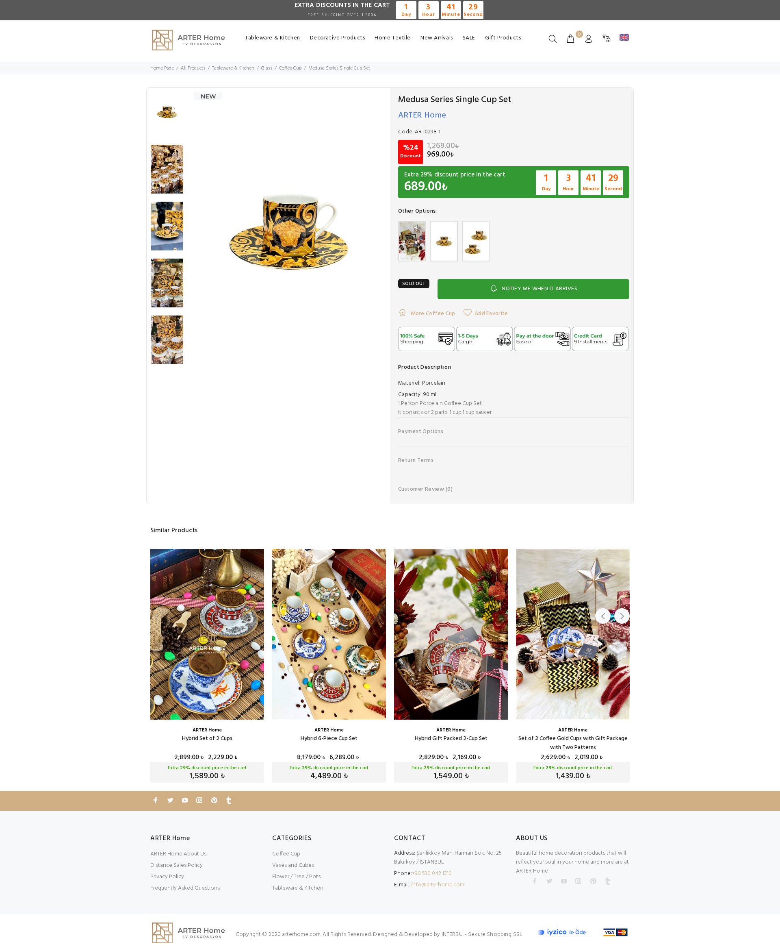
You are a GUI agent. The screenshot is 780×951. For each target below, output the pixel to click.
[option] (167, 116)
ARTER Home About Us (178, 854)
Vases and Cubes (293, 865)
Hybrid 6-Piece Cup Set (329, 738)
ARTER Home (422, 115)
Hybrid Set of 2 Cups (207, 738)
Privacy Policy (167, 876)
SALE (469, 38)
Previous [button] (603, 616)
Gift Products (503, 38)
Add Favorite (491, 313)
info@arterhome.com (437, 885)
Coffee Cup (286, 854)
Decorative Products (337, 38)
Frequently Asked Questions (185, 888)
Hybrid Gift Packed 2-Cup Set (451, 738)
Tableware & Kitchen (272, 38)
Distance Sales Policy (176, 865)
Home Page (162, 68)
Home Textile (393, 38)
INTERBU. (453, 934)
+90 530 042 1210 (432, 873)
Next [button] (622, 616)
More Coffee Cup (432, 313)
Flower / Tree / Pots (296, 876)
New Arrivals (436, 38)
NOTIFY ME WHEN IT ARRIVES (539, 289)
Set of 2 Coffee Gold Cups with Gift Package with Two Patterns (573, 743)
